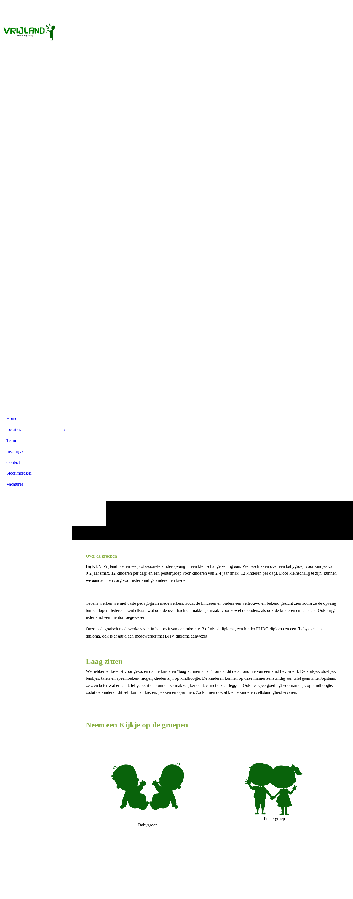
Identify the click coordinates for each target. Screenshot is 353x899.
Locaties (13, 429)
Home (11, 418)
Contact (13, 462)
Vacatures (14, 484)
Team (11, 440)
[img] (36, 20)
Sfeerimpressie (19, 473)
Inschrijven (16, 451)
